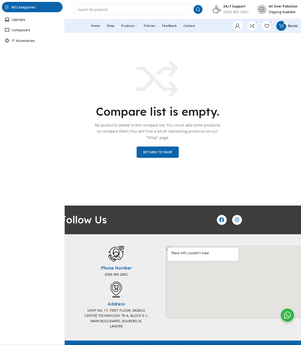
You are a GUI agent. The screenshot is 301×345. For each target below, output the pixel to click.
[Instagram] (237, 220)
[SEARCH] (198, 9)
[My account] (237, 26)
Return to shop (157, 152)
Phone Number (116, 268)
